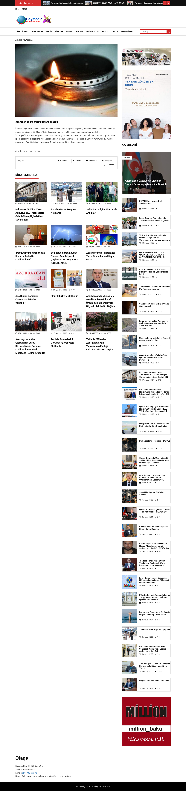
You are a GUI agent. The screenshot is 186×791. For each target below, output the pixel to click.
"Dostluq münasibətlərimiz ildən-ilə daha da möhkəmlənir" (30, 256)
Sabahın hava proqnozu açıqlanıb (154, 629)
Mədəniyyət (127, 31)
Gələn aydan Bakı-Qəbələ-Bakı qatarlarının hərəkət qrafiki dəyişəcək (153, 357)
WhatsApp (110, 165)
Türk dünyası (22, 31)
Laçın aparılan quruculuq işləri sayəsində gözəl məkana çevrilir (154, 219)
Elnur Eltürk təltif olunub (64, 296)
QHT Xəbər (37, 31)
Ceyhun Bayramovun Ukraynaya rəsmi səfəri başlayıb (153, 528)
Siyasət (59, 31)
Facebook (63, 161)
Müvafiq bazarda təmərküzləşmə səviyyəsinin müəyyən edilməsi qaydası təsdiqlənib (154, 597)
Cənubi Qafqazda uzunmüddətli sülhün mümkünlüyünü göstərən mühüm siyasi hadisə (154, 460)
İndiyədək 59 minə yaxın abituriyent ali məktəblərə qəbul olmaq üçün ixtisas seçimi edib (154, 374)
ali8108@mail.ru (29, 773)
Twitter (78, 161)
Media (49, 31)
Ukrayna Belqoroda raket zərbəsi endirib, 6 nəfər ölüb (154, 339)
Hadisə (79, 31)
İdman (115, 31)
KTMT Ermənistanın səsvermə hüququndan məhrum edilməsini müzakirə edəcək (154, 580)
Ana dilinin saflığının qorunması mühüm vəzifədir (26, 299)
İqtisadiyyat (92, 31)
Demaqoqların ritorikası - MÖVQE (154, 441)
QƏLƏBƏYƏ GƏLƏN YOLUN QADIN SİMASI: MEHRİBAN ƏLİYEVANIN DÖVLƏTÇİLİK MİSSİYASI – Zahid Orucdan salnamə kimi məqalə (151, 254)
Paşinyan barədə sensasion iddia (154, 681)
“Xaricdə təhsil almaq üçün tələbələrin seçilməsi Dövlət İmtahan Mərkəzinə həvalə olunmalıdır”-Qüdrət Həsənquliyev (154, 563)
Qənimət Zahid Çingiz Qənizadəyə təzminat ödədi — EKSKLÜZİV (154, 510)
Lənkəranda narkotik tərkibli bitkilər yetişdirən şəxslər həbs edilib (153, 271)
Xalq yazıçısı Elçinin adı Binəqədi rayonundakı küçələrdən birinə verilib (154, 666)
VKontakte (93, 161)
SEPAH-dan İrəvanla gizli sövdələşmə (150, 202)
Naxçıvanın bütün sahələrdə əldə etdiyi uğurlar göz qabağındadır (154, 425)
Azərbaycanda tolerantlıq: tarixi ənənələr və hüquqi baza (100, 256)
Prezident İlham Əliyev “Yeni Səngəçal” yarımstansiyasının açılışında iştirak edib (152, 648)
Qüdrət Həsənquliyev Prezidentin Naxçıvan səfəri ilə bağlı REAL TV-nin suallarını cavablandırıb (154, 409)
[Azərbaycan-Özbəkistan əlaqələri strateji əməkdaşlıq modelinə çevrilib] (130, 3)
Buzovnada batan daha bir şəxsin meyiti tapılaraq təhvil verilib (154, 613)
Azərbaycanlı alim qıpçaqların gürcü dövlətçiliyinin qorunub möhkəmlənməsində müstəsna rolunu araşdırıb (30, 346)
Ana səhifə (20, 40)
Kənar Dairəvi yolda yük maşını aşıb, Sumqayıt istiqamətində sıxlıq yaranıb (153, 323)
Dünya (69, 31)
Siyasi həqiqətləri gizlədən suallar (151, 493)
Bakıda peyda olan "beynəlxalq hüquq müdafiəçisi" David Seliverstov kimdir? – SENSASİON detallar (154, 546)
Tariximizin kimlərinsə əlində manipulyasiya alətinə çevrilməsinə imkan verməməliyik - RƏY (154, 237)
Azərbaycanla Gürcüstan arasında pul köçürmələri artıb (154, 288)
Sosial (105, 31)
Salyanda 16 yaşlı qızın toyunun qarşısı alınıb (154, 305)
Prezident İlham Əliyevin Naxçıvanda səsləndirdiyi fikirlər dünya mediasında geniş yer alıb (154, 391)
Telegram (108, 161)
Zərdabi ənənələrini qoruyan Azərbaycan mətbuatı (62, 343)
